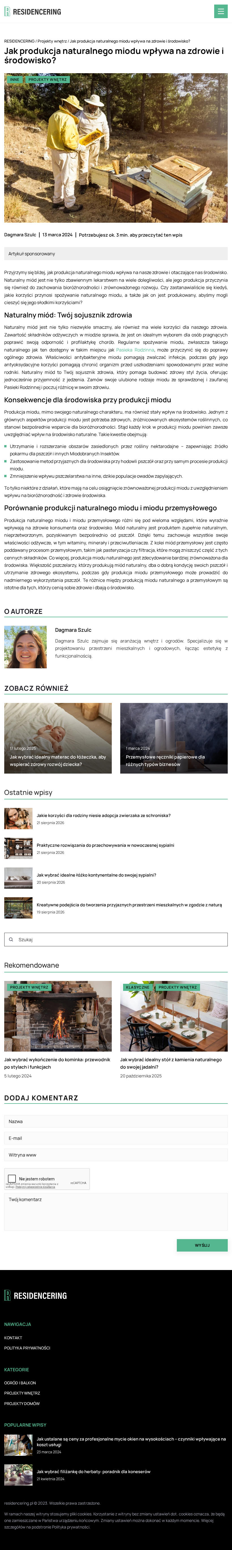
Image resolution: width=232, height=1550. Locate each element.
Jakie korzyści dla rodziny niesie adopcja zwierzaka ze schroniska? (104, 815)
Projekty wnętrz (48, 79)
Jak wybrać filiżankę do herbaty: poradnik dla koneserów (94, 1472)
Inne (15, 79)
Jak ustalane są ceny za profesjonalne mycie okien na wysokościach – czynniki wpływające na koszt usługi (131, 1441)
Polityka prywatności (27, 1348)
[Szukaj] (11, 939)
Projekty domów (22, 1403)
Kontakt (13, 1337)
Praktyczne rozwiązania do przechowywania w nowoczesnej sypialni (105, 845)
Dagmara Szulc (20, 234)
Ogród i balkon (20, 1382)
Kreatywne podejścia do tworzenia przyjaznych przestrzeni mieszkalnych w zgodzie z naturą (129, 905)
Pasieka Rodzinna (135, 350)
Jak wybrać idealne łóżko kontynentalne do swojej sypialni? (96, 875)
